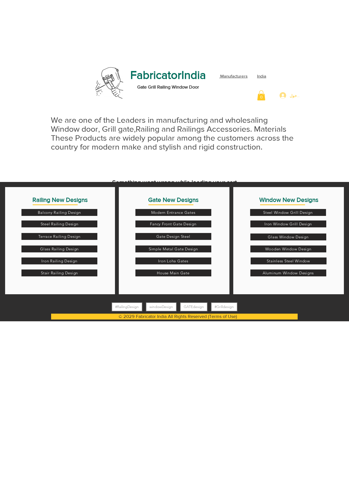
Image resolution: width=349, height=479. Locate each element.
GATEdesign (194, 306)
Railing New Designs (60, 199)
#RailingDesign (127, 306)
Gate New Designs (173, 199)
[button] (261, 95)
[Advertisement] (38, 32)
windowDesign (161, 306)
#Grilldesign (224, 306)
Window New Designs (288, 199)
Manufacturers (233, 75)
